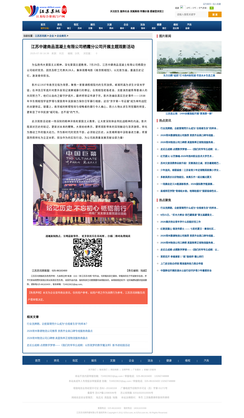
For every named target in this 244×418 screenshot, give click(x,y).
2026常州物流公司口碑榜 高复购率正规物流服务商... (188, 142)
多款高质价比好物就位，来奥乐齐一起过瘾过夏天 (186, 177)
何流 (61, 53)
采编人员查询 (150, 370)
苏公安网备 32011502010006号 (136, 392)
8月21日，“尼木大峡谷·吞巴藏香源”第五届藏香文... (187, 214)
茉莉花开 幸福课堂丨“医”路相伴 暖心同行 (182, 256)
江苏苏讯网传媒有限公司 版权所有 (91, 413)
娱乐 (92, 24)
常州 (101, 28)
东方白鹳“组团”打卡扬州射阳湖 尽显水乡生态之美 (189, 75)
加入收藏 (217, 4)
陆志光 (99, 397)
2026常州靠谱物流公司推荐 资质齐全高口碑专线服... (188, 135)
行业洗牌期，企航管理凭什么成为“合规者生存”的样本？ (57, 323)
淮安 (154, 28)
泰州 (122, 28)
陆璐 (115, 397)
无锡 (90, 28)
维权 (175, 24)
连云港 (176, 28)
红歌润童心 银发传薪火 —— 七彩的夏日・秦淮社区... (188, 228)
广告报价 (137, 370)
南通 (133, 28)
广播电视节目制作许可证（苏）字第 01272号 (144, 388)
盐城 (187, 28)
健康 (159, 24)
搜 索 (215, 14)
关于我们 (92, 370)
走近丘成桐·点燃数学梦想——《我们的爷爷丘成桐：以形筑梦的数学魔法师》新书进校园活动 (78, 345)
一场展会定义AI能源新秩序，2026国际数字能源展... (187, 184)
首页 (43, 24)
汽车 (189, 24)
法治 (142, 24)
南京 (59, 28)
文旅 (109, 24)
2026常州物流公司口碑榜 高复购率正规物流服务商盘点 (57, 338)
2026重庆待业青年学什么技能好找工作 (181, 221)
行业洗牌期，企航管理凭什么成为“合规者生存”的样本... (189, 128)
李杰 (140, 397)
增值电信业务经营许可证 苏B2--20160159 (95, 388)
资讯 (59, 24)
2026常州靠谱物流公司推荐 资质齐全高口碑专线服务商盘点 (60, 330)
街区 (76, 24)
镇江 (69, 28)
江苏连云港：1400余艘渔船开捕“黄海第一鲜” (189, 113)
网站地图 (115, 370)
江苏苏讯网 (40, 35)
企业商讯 (61, 35)
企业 (126, 24)
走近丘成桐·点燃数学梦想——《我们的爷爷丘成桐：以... (190, 149)
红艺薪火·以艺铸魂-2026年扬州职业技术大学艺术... (187, 156)
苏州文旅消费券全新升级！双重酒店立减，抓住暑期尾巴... (191, 163)
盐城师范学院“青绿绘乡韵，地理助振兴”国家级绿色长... (189, 191)
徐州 (143, 28)
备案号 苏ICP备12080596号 (102, 392)
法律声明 (126, 370)
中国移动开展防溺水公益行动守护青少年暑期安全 (186, 270)
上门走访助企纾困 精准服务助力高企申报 (182, 263)
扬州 (111, 28)
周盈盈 (107, 397)
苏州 (80, 28)
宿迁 (164, 28)
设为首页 (207, 4)
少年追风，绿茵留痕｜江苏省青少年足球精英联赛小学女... (191, 170)
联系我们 (103, 370)
